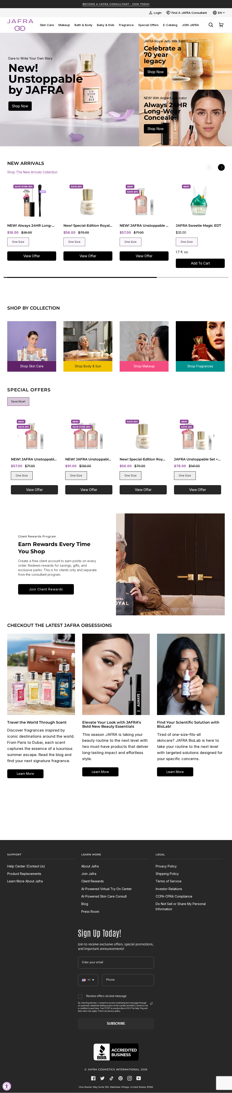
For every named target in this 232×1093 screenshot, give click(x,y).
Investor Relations (169, 889)
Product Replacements (24, 874)
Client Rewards (92, 881)
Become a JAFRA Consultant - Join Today (116, 4)
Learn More (25, 773)
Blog (84, 904)
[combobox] (88, 980)
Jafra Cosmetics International (114, 1069)
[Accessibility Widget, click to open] (6, 1086)
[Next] (221, 167)
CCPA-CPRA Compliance (174, 896)
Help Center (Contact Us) (26, 866)
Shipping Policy (167, 874)
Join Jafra (88, 874)
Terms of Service (168, 881)
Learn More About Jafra (25, 881)
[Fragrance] (200, 343)
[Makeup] (144, 343)
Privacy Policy (166, 866)
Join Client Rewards (46, 589)
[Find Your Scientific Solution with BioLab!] (191, 674)
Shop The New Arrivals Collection (32, 172)
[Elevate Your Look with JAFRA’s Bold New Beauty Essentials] (116, 674)
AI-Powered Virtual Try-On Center (106, 889)
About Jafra (90, 866)
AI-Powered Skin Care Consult (104, 896)
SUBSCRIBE (116, 1024)
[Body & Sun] (87, 343)
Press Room (90, 911)
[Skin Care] (31, 343)
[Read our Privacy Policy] (151, 1003)
